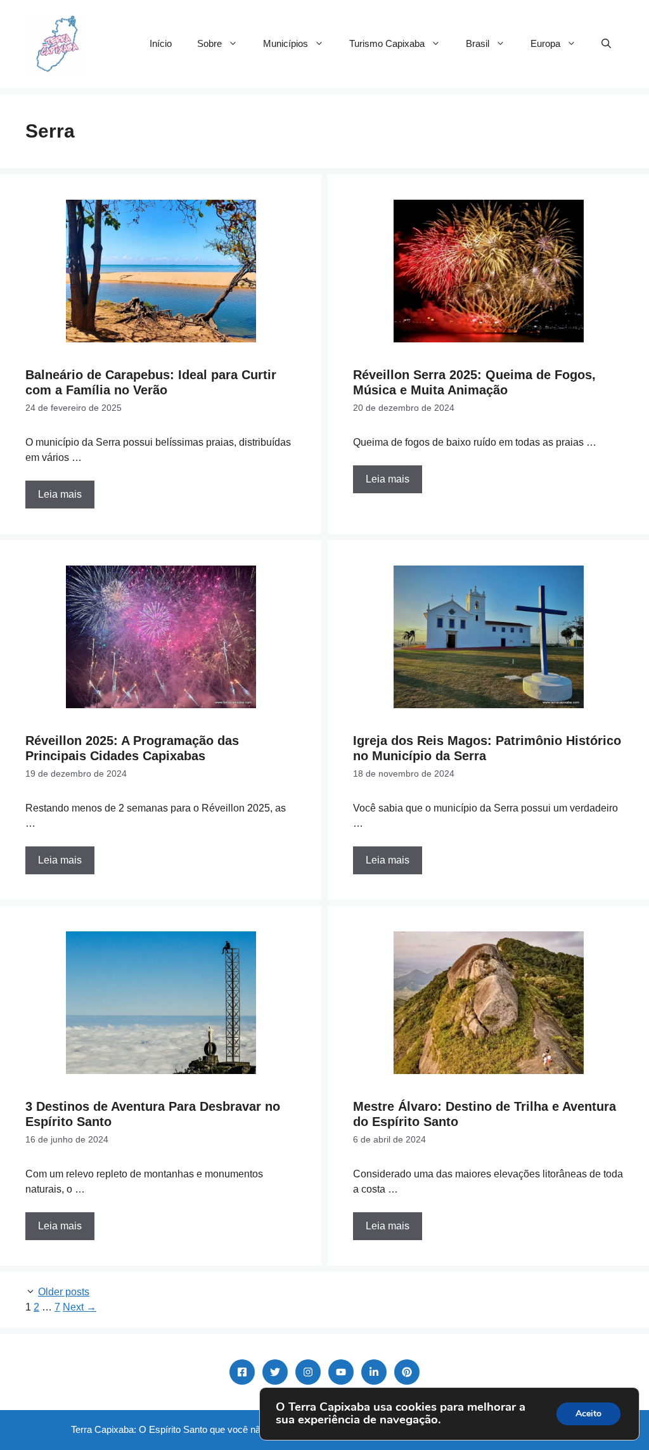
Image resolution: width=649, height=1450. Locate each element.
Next (79, 1307)
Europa (545, 43)
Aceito (588, 1414)
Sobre (209, 43)
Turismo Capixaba (387, 43)
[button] (606, 44)
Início (161, 43)
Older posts (63, 1291)
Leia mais (60, 494)
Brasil (477, 43)
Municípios (285, 43)
